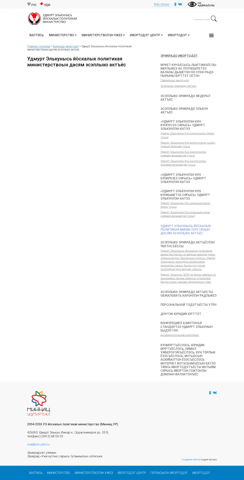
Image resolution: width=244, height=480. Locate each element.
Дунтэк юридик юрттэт (181, 314)
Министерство (61, 35)
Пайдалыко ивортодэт (175, 80)
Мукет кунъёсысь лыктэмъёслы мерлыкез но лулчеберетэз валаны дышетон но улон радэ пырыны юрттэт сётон (188, 70)
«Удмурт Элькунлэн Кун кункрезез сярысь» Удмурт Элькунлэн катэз (183, 178)
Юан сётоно (161, 4)
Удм (47, 5)
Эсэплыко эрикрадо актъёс (178, 86)
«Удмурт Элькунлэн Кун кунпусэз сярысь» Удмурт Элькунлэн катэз (183, 125)
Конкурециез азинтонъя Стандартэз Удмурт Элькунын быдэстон (187, 326)
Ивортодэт (177, 35)
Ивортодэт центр (145, 35)
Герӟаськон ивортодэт (169, 473)
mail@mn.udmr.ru (38, 444)
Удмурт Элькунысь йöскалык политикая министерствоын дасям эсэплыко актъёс (186, 229)
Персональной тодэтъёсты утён (188, 305)
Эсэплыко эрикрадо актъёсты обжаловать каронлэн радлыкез (189, 293)
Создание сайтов (191, 459)
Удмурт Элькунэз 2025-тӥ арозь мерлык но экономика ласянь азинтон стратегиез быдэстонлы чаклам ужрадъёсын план (188, 278)
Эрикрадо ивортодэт (66, 46)
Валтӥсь (36, 35)
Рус (34, 5)
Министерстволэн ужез (102, 35)
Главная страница (38, 46)
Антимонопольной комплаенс (180, 335)
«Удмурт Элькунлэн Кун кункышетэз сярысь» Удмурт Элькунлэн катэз (185, 194)
